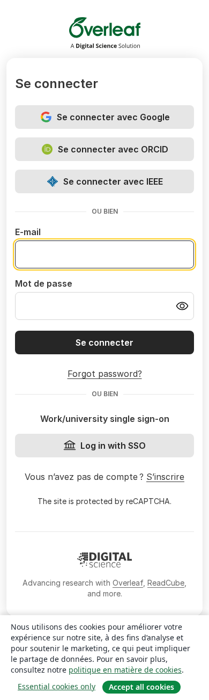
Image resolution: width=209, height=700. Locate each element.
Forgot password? (105, 373)
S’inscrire (165, 476)
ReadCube (165, 582)
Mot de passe (43, 283)
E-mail (28, 232)
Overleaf (128, 582)
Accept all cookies (141, 687)
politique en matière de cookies (125, 670)
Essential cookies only (56, 686)
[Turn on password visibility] (182, 306)
